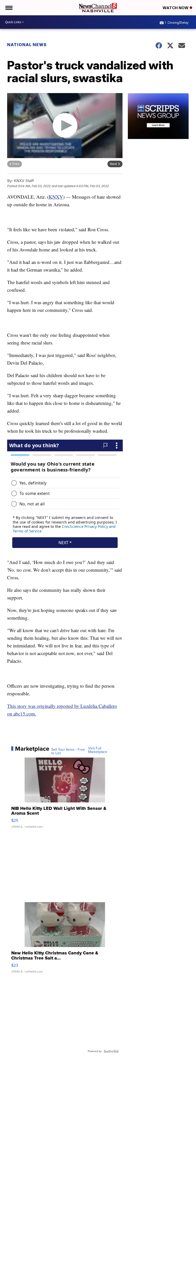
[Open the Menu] (8, 7)
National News (27, 44)
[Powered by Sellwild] (111, 1051)
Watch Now (176, 7)
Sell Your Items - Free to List (68, 751)
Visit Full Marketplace (97, 750)
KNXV (56, 197)
